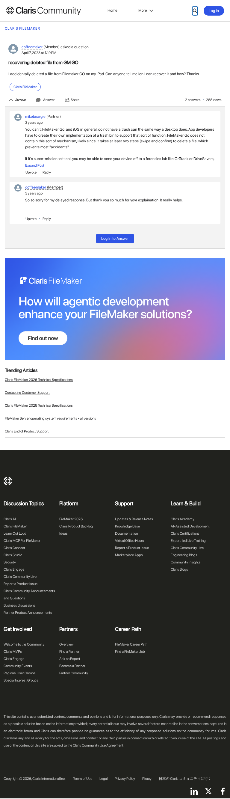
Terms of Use (82, 779)
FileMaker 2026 (71, 519)
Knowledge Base (127, 526)
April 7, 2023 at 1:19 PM (39, 53)
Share (75, 100)
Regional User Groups (20, 673)
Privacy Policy (125, 779)
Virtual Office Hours (129, 541)
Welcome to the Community (24, 644)
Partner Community (73, 673)
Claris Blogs (179, 569)
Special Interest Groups (21, 680)
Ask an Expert (69, 659)
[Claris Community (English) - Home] (43, 11)
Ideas (63, 533)
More (142, 10)
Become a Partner (72, 666)
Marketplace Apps (129, 555)
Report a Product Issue (20, 584)
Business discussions (19, 605)
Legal (103, 779)
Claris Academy (182, 519)
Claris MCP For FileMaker (22, 541)
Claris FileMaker (15, 526)
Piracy (147, 779)
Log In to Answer (115, 238)
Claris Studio (13, 555)
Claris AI (10, 519)
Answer (49, 100)
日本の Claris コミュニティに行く (185, 779)
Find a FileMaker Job (130, 651)
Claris (8, 481)
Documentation (126, 533)
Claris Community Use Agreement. (98, 745)
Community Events (18, 666)
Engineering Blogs (184, 555)
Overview (66, 644)
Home (112, 10)
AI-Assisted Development (190, 526)
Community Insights (186, 562)
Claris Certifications (185, 533)
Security (10, 562)
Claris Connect (14, 548)
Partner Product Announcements (28, 612)
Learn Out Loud (15, 533)
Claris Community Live (20, 577)
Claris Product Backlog (76, 526)
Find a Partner (69, 651)
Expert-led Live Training (188, 541)
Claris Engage (14, 569)
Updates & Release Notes (134, 519)
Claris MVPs (13, 651)
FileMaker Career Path (131, 644)
